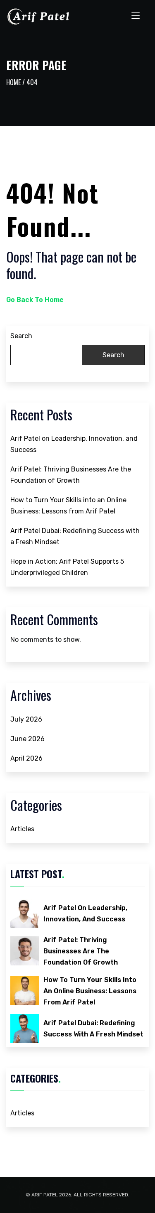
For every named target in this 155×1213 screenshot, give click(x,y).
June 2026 (27, 739)
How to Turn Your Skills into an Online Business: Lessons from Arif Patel (68, 505)
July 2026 (26, 719)
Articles (22, 829)
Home (13, 82)
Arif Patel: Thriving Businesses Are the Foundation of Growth (70, 474)
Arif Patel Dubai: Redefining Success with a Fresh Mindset (75, 536)
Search (21, 336)
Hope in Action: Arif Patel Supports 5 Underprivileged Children (67, 567)
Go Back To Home (35, 300)
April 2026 (26, 758)
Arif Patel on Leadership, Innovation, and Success (74, 444)
